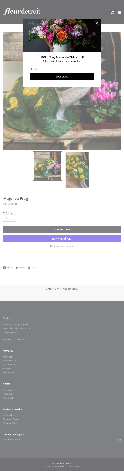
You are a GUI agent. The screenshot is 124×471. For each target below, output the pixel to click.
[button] (97, 23)
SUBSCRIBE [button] (62, 76)
